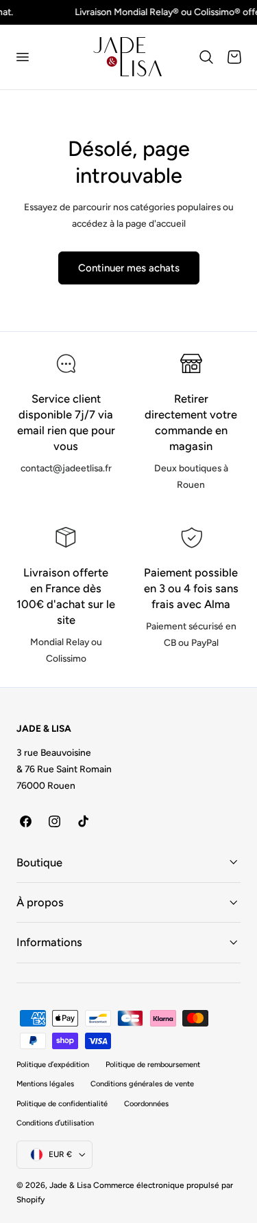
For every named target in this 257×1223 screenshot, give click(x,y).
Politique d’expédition (52, 1064)
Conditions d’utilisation (55, 1123)
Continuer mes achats (129, 268)
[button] (22, 57)
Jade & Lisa (70, 1185)
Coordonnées (146, 1103)
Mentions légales (45, 1083)
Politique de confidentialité (62, 1103)
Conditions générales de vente (142, 1083)
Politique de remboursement (153, 1064)
